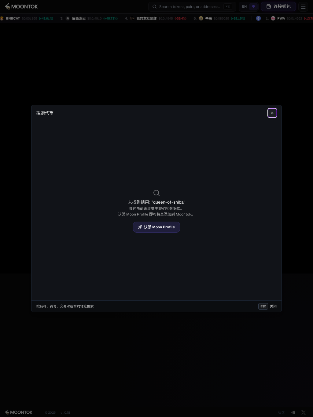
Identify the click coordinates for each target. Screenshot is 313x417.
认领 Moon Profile (159, 227)
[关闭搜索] (272, 113)
